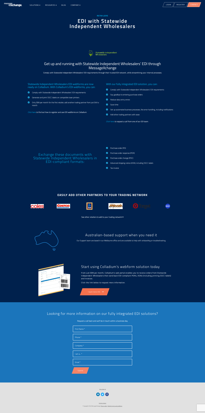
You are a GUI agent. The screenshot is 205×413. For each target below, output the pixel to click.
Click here (32, 112)
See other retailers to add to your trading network (101, 217)
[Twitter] (102, 394)
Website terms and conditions (115, 406)
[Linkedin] (98, 394)
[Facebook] (107, 394)
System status (102, 403)
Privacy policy (104, 406)
